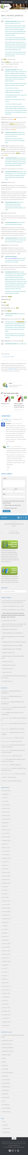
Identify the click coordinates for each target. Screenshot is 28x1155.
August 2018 (5, 922)
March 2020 (5, 869)
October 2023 (6, 812)
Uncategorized (6, 1104)
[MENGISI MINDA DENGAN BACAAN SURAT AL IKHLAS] (20, 399)
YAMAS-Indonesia (7, 2)
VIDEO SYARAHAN (7, 1108)
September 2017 (6, 961)
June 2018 (5, 929)
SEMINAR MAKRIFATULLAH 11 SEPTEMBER (12, 649)
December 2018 (6, 908)
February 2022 (6, 830)
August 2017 (5, 965)
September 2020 (6, 858)
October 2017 (6, 958)
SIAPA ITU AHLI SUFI (7, 672)
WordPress (11, 1147)
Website (4, 494)
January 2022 (6, 833)
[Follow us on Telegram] (18, 517)
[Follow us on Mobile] (23, 517)
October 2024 (6, 805)
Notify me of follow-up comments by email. (13, 505)
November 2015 (6, 1014)
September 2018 (6, 918)
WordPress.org (6, 1132)
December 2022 (6, 815)
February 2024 (6, 808)
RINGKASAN (5, 1094)
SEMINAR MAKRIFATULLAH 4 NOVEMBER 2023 (13, 633)
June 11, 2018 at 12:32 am (16, 446)
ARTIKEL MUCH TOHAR (8, 1051)
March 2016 (5, 1004)
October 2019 (6, 879)
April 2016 (5, 1000)
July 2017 (5, 968)
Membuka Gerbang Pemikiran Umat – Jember (13, 606)
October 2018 (6, 915)
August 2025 (5, 794)
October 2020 (6, 854)
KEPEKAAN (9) (5, 403)
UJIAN (4, 1101)
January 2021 (6, 851)
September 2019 (6, 883)
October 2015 (6, 1018)
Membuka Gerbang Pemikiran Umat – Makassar (14, 609)
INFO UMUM (5, 1069)
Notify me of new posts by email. (11, 508)
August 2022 (5, 822)
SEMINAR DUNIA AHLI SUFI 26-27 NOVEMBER (13, 645)
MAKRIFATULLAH (6, 1087)
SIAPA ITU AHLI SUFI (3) (8, 661)
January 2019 (6, 904)
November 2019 (6, 876)
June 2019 (5, 890)
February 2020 (6, 872)
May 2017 (5, 975)
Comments (7, 419)
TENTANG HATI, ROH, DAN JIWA (17, 729)
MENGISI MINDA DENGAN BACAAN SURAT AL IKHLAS (19, 405)
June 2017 (5, 972)
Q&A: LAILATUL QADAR (9, 356)
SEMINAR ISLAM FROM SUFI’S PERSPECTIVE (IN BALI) (14, 642)
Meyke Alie (5, 691)
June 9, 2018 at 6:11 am (17, 423)
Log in (4, 1121)
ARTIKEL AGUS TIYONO (8, 1040)
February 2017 (6, 986)
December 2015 (6, 1011)
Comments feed (6, 1128)
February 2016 (6, 1007)
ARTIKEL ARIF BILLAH (7, 1044)
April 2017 (5, 979)
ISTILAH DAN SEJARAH (8, 1072)
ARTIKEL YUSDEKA (7, 1055)
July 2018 (5, 926)
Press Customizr (21, 1147)
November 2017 (6, 954)
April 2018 (5, 936)
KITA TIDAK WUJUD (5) (8, 681)
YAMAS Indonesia (7, 1111)
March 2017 (5, 982)
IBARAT (4, 1062)
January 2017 (6, 990)
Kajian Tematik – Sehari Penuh (10, 620)
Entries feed (5, 1125)
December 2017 (6, 950)
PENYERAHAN (6, 1090)
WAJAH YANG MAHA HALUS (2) (14, 781)
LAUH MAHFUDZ (6, 1079)
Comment (4, 478)
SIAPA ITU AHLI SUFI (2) (8, 668)
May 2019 (5, 894)
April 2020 (5, 865)
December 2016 (6, 993)
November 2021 (6, 837)
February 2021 (6, 847)
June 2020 (5, 862)
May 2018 (5, 933)
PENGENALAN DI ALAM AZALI (9, 665)
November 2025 (6, 790)
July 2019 (5, 886)
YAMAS (4, 18)
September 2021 (6, 840)
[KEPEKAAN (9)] (7, 399)
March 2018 (5, 940)
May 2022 (5, 826)
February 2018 (6, 943)
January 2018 (6, 947)
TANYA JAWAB (4, 11)
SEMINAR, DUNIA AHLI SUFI (9, 652)
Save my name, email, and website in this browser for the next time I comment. (13, 502)
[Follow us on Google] (26, 517)
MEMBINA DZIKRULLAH (15, 765)
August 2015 (5, 1025)
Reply (7, 443)
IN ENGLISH (5, 1065)
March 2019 (5, 897)
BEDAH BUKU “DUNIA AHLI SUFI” (10, 629)
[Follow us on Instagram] (21, 517)
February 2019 (6, 901)
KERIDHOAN (5, 1076)
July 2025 (5, 797)
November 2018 (6, 911)
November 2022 (6, 819)
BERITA (4, 1058)
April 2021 (5, 844)
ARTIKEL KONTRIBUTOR (8, 1047)
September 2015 (6, 1022)
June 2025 (5, 801)
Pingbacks (17, 419)
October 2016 (6, 997)
